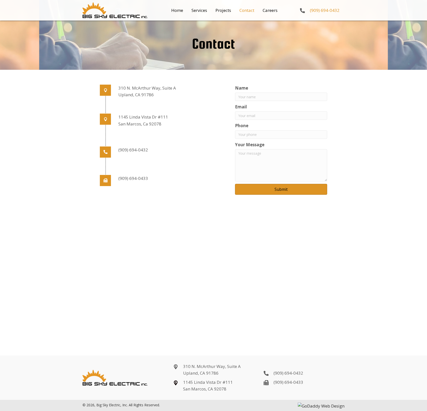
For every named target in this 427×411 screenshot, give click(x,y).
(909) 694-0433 (133, 178)
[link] (177, 10)
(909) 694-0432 (325, 10)
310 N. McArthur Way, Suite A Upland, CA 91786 (212, 369)
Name (241, 88)
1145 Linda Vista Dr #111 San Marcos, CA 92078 (208, 385)
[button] (281, 189)
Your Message (249, 144)
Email (241, 107)
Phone (241, 125)
